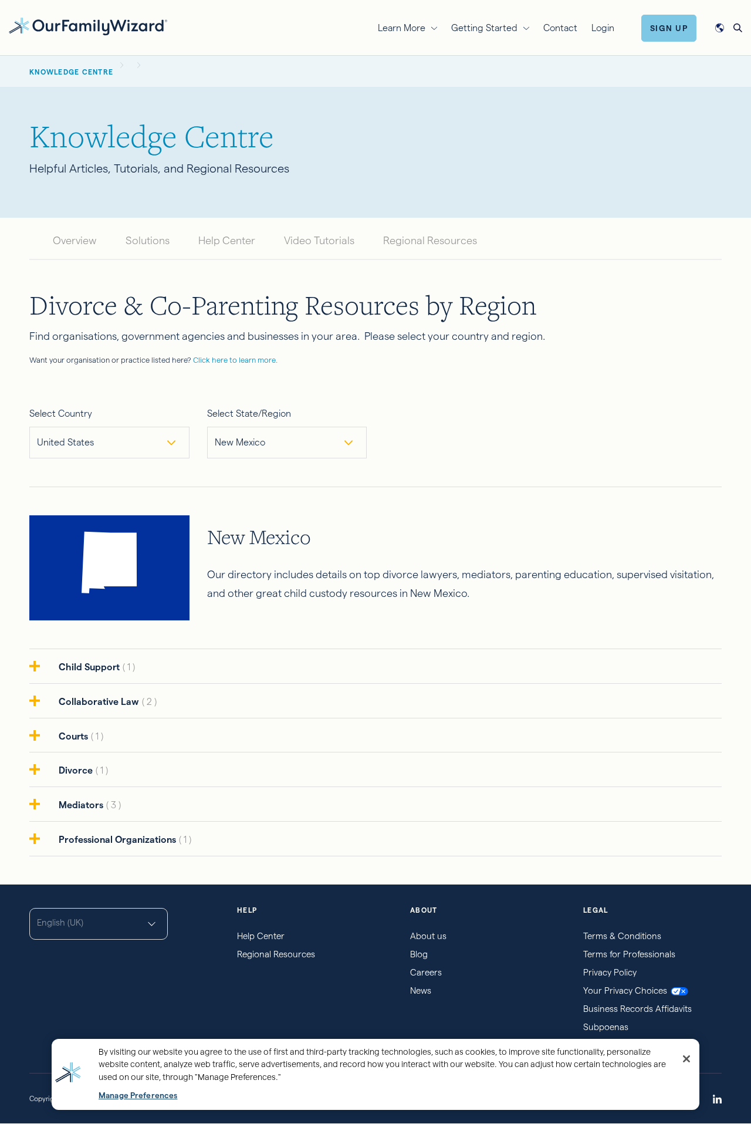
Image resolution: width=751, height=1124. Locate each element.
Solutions (148, 240)
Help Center (226, 240)
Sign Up (669, 28)
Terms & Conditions (622, 936)
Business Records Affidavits (637, 1009)
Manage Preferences (138, 1095)
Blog (419, 954)
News (420, 990)
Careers (426, 972)
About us (428, 936)
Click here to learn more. (235, 360)
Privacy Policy (610, 972)
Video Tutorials (319, 240)
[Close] (686, 1059)
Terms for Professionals (629, 954)
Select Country (60, 413)
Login (602, 28)
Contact (560, 28)
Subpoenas (605, 1027)
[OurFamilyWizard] (88, 26)
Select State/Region (249, 413)
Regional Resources (430, 240)
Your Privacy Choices (625, 990)
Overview (75, 240)
